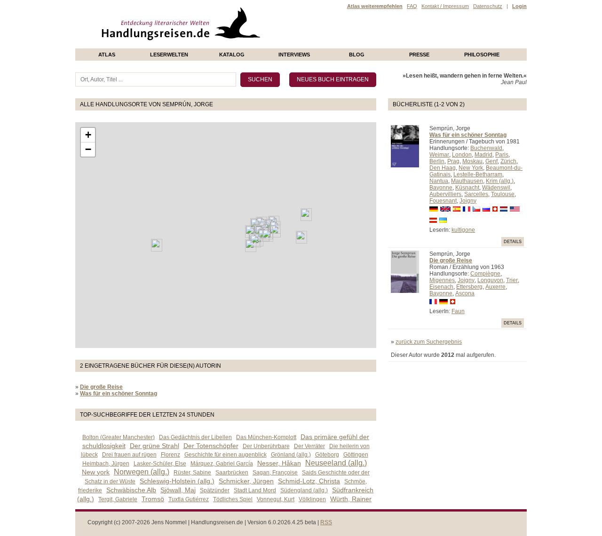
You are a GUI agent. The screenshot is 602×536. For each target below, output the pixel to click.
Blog (356, 54)
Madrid (483, 154)
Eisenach (441, 287)
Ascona (465, 293)
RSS (326, 522)
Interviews (294, 54)
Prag (453, 161)
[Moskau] (306, 214)
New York (471, 168)
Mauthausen (467, 181)
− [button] (88, 149)
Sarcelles (476, 194)
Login (519, 6)
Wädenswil (496, 187)
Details (513, 241)
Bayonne (440, 187)
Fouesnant (443, 200)
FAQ (412, 6)
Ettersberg (469, 287)
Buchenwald (486, 148)
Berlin (436, 161)
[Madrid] (250, 245)
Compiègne (485, 273)
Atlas (106, 54)
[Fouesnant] (250, 231)
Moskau (472, 161)
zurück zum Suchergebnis (429, 342)
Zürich (508, 161)
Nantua (438, 181)
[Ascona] (267, 235)
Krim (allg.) (500, 181)
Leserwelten (169, 54)
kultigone (463, 230)
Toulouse (503, 194)
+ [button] (88, 135)
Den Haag (442, 168)
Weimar (439, 154)
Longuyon (490, 280)
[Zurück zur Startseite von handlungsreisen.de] (249, 45)
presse (419, 54)
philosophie (481, 54)
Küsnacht (467, 187)
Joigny (467, 200)
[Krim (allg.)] (301, 237)
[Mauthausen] (275, 231)
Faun (458, 311)
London (462, 154)
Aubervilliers (445, 194)
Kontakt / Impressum (445, 6)
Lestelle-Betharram (477, 174)
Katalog (232, 54)
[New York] (156, 245)
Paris (501, 154)
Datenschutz (487, 6)
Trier (512, 280)
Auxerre (495, 287)
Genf (491, 161)
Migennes (442, 280)
